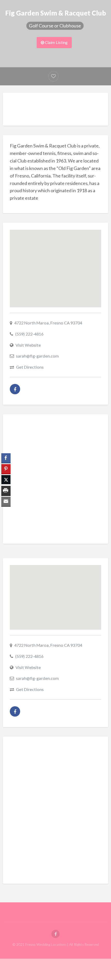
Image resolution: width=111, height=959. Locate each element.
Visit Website (28, 345)
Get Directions (30, 367)
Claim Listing (56, 42)
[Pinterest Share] (6, 468)
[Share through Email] (6, 501)
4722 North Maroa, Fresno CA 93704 (48, 322)
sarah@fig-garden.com (37, 355)
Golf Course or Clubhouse (55, 25)
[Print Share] (6, 490)
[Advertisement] (60, 110)
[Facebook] (15, 389)
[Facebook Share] (6, 458)
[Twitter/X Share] (6, 479)
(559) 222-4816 (29, 333)
